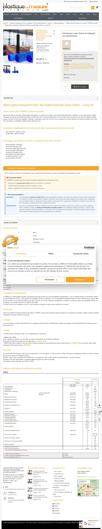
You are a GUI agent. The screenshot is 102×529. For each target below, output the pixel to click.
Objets (50, 18)
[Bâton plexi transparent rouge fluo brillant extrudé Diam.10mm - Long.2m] (54, 30)
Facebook (57, 504)
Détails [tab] (51, 253)
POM (81, 14)
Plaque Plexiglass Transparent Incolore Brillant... (40, 473)
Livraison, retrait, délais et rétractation (60, 486)
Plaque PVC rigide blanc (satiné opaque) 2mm (40, 489)
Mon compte (57, 471)
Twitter (56, 506)
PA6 (61, 14)
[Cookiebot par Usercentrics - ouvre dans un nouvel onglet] (85, 247)
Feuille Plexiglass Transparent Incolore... (40, 496)
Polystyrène (45, 14)
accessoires (18, 18)
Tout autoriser (80, 279)
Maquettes (82, 18)
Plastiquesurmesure (47, 43)
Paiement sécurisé (59, 478)
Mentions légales (59, 481)
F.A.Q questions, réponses (62, 483)
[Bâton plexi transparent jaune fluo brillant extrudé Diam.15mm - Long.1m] (54, 33)
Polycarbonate (26, 14)
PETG (74, 14)
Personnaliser (49, 279)
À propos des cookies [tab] (81, 253)
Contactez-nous (58, 474)
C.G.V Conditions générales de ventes (62, 493)
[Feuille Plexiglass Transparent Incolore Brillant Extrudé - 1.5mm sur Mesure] (30, 497)
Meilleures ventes (36, 468)
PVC (36, 14)
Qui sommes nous (59, 490)
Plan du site (57, 496)
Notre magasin (58, 476)
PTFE (54, 14)
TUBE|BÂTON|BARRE (67, 48)
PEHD (68, 14)
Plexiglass (14, 14)
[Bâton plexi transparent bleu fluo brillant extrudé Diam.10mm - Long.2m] (18, 46)
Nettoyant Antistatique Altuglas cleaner (49, 207)
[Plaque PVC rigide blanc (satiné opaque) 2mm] (30, 490)
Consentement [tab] (21, 253)
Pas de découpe (71, 74)
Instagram (57, 513)
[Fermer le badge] (99, 520)
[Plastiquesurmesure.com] (25, 7)
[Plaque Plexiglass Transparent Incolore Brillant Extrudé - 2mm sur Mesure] (30, 472)
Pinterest (56, 510)
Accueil (6, 14)
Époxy (95, 14)
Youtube (56, 508)
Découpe (67, 77)
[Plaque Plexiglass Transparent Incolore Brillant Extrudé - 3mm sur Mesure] (30, 481)
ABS (88, 14)
